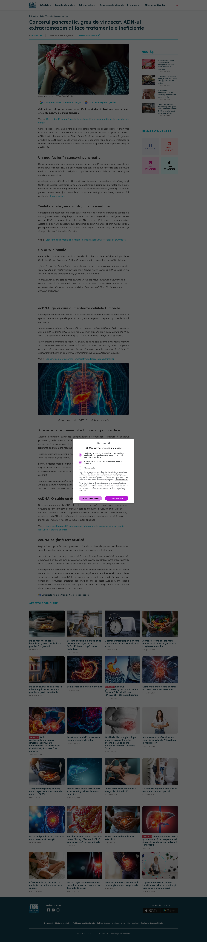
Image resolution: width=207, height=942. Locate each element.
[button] (103, 468)
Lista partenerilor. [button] (121, 480)
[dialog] (103, 471)
